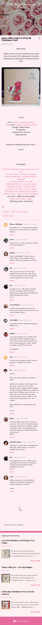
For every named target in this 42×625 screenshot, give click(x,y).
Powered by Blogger (22, 621)
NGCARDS (13, 320)
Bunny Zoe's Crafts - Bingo (21, 199)
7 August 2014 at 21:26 (19, 268)
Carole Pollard (15, 305)
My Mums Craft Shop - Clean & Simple (21, 189)
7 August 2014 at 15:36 (21, 239)
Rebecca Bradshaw (16, 224)
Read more (35, 561)
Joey (11, 357)
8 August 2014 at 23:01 (20, 357)
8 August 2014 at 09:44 (26, 305)
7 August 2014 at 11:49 (29, 224)
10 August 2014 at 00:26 (19, 370)
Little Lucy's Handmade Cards (21, 5)
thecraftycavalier (15, 442)
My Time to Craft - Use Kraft (21, 182)
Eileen (12, 418)
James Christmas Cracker (20, 212)
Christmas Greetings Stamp (25, 125)
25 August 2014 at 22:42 (20, 457)
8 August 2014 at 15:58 (24, 320)
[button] (39, 38)
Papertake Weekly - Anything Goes (21, 186)
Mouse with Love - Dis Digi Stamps (17, 567)
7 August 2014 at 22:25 (19, 285)
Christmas (6, 212)
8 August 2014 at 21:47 (21, 333)
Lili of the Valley (8, 216)
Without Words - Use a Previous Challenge (21, 194)
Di (10, 370)
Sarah (12, 239)
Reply (12, 235)
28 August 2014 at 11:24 (21, 477)
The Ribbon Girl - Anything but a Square (21, 191)
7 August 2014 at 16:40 (22, 253)
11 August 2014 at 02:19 (21, 418)
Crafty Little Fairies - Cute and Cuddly (21, 184)
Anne (11, 476)
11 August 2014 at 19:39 (29, 442)
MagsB (12, 333)
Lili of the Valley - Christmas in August (21, 174)
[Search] (39, 4)
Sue (11, 268)
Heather (12, 253)
